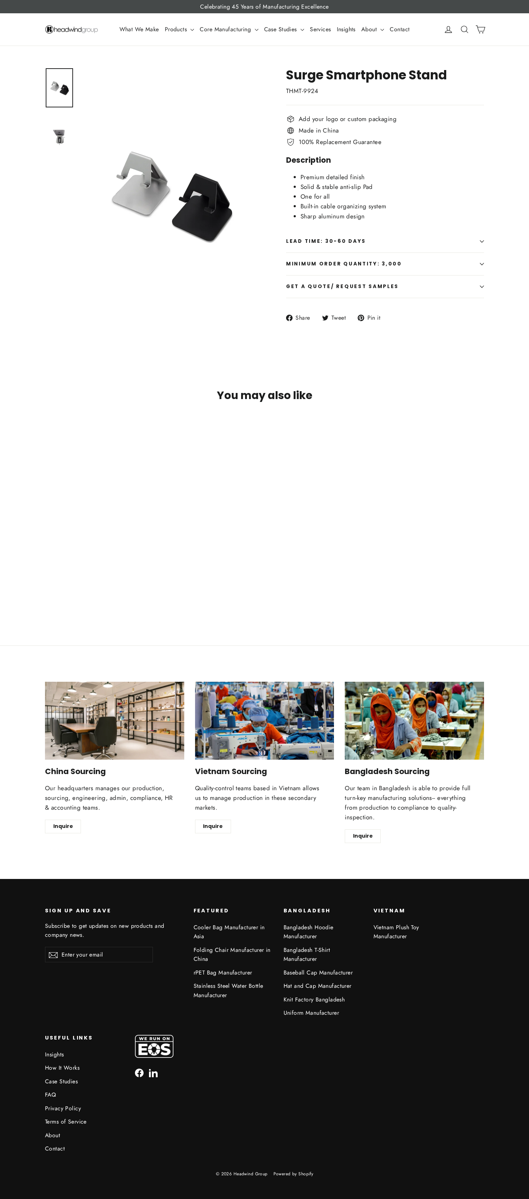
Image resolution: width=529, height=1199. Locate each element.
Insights (346, 29)
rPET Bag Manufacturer (223, 972)
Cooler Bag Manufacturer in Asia (229, 931)
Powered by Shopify (293, 1174)
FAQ (50, 1095)
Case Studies (281, 29)
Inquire (63, 826)
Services (320, 29)
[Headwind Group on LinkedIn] (153, 1072)
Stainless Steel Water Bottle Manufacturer (228, 990)
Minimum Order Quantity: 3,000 (344, 263)
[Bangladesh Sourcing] (414, 721)
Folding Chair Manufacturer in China (232, 954)
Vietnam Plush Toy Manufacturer (396, 931)
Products (177, 29)
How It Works (62, 1068)
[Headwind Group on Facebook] (139, 1072)
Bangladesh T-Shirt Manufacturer (307, 954)
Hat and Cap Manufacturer (318, 986)
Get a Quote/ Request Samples (342, 286)
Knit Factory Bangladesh (314, 999)
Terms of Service (66, 1121)
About (370, 29)
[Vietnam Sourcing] (264, 721)
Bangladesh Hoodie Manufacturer (309, 931)
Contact (400, 29)
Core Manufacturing (226, 29)
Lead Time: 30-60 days (326, 241)
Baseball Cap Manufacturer (318, 972)
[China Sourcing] (114, 721)
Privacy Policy (63, 1108)
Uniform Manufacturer (311, 1013)
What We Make (139, 29)
